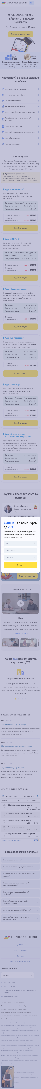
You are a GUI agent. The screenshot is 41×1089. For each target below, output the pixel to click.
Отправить (20, 565)
